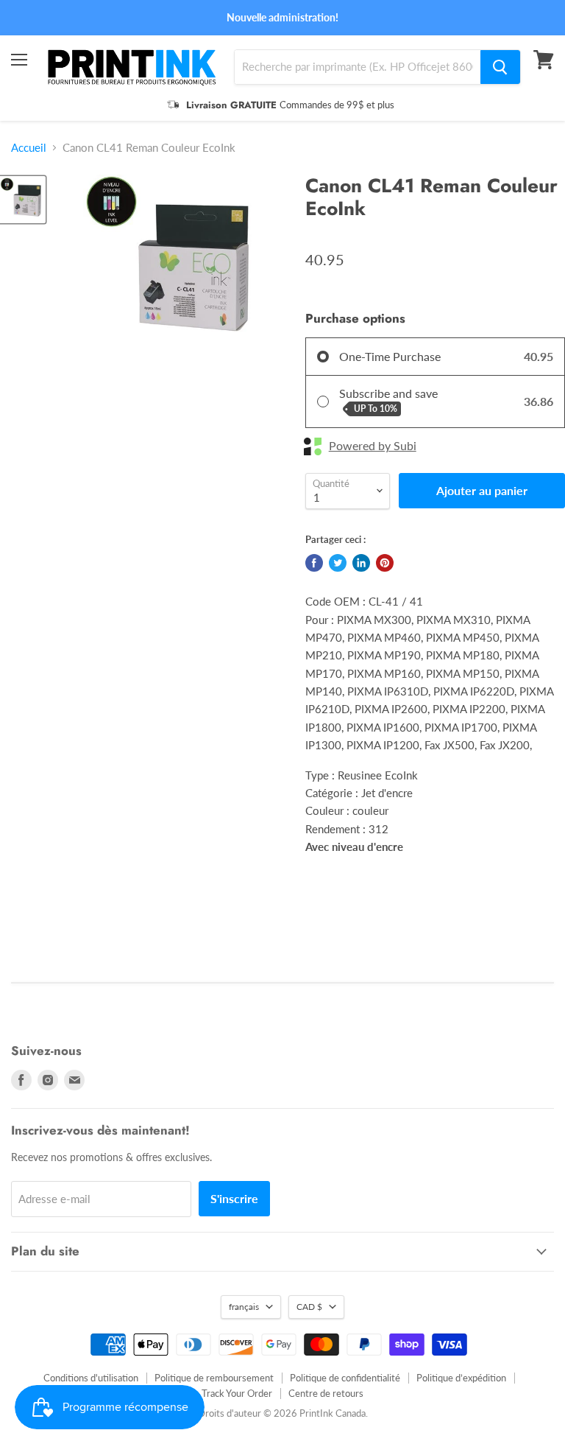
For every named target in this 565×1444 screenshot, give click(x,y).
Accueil (28, 147)
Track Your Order (237, 1393)
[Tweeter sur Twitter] (338, 563)
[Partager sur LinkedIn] (361, 563)
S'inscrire (234, 1198)
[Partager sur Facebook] (314, 563)
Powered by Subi (372, 445)
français (244, 1306)
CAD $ (309, 1306)
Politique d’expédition (461, 1378)
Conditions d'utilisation (90, 1378)
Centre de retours (325, 1393)
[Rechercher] (500, 67)
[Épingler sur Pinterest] (385, 563)
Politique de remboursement (214, 1378)
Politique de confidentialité (345, 1378)
